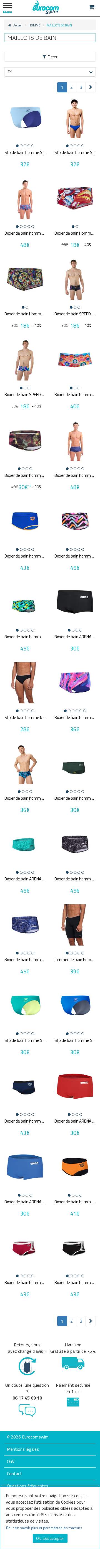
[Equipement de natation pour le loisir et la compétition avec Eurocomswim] (46, 7)
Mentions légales (23, 1449)
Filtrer (53, 57)
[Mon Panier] (91, 7)
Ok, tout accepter (50, 1538)
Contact (14, 1473)
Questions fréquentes (27, 1485)
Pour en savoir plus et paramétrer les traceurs (44, 1528)
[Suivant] (91, 87)
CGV (10, 1461)
